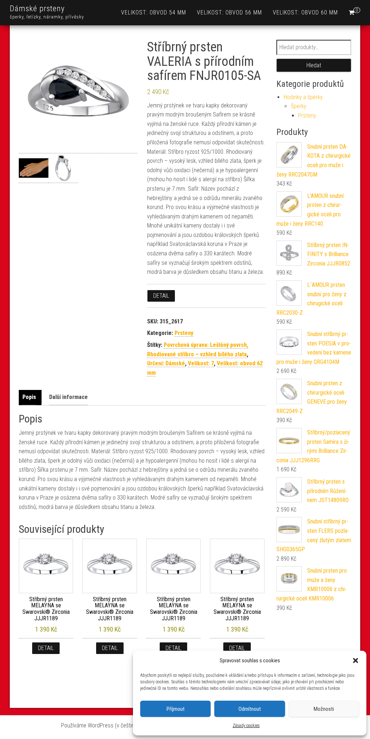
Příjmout (176, 709)
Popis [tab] (29, 397)
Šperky (298, 106)
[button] (355, 660)
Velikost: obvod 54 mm (153, 12)
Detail (161, 295)
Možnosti (324, 709)
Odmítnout (249, 709)
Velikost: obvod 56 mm (229, 12)
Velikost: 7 (201, 363)
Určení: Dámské (166, 363)
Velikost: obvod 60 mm (305, 12)
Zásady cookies (246, 725)
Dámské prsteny (37, 8)
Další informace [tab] (68, 397)
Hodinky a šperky (303, 97)
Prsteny (184, 333)
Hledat (313, 65)
